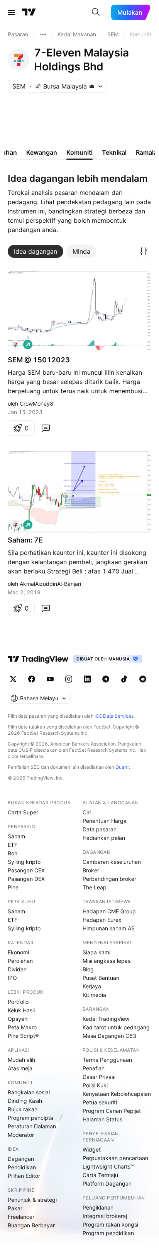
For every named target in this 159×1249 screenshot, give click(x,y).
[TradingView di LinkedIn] (87, 679)
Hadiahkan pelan (104, 837)
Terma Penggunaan (107, 1059)
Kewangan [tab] (41, 152)
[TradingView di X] (13, 679)
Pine (13, 887)
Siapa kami (96, 952)
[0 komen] (45, 428)
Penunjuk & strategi (32, 1199)
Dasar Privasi (99, 1076)
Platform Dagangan (107, 1183)
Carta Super (23, 812)
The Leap (95, 887)
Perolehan (20, 960)
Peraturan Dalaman (32, 1126)
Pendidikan (22, 1167)
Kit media (94, 994)
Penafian (94, 1068)
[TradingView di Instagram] (68, 679)
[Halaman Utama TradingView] (29, 12)
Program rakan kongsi (110, 1224)
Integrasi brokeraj (105, 1216)
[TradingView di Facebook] (31, 679)
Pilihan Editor (24, 1175)
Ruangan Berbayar (31, 1225)
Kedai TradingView (106, 1018)
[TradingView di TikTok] (124, 679)
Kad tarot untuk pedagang (116, 1027)
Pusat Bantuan (101, 977)
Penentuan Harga (105, 820)
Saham (16, 836)
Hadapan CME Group (109, 911)
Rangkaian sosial (29, 1092)
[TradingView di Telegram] (105, 679)
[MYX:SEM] (15, 344)
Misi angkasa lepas (106, 960)
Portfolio (18, 1001)
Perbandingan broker (109, 878)
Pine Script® (23, 1035)
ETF (12, 844)
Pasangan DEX (26, 878)
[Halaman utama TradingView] (38, 659)
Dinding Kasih (25, 1100)
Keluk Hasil (21, 1010)
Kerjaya (92, 986)
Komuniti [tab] (79, 152)
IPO (12, 977)
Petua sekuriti (100, 1102)
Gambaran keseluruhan (112, 861)
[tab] (35, 251)
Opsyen (17, 1018)
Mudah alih (21, 1059)
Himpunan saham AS (109, 928)
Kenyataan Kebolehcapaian (117, 1093)
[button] (143, 251)
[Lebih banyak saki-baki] (42, 34)
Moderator (21, 1134)
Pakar (15, 1208)
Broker (91, 870)
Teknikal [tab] (114, 152)
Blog (88, 969)
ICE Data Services (114, 716)
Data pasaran (100, 829)
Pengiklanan (98, 1207)
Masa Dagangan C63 (109, 1035)
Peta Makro (22, 1027)
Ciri (87, 812)
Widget (92, 1149)
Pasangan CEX (26, 870)
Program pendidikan (108, 1233)
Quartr (122, 767)
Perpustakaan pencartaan (115, 1158)
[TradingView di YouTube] (50, 679)
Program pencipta (30, 1117)
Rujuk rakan (22, 1109)
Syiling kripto (24, 861)
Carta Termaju (100, 1175)
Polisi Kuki (95, 1085)
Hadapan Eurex (102, 919)
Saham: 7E (25, 540)
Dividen (17, 969)
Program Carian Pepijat (112, 1110)
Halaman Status (102, 1119)
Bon (12, 853)
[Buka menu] (11, 12)
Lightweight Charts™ (108, 1166)
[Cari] (95, 12)
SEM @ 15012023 (39, 360)
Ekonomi (18, 952)
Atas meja (20, 1068)
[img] (91, 86)
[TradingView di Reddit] (142, 679)
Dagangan (21, 1158)
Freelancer (21, 1216)
